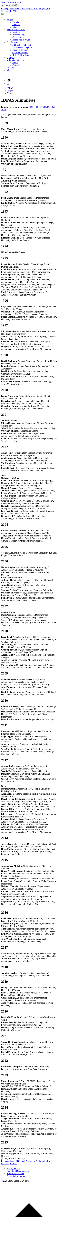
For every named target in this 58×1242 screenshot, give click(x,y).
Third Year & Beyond (22, 47)
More (9, 70)
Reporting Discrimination (18, 1171)
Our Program (12, 42)
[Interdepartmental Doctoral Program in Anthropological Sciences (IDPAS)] (2, 14)
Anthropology (18, 34)
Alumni (15, 27)
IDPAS (10, 88)
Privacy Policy (13, 1168)
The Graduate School (11, 2)
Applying (11, 57)
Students (16, 24)
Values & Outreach (15, 60)
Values (15, 62)
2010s (51, 107)
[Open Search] (9, 80)
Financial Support (20, 50)
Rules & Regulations (21, 55)
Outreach (16, 65)
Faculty (15, 22)
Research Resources (16, 29)
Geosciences (18, 37)
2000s (44, 107)
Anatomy (16, 32)
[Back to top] (29, 1239)
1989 (30, 107)
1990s (37, 107)
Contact (10, 67)
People (10, 19)
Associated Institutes (21, 40)
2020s (3, 109)
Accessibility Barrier (16, 1176)
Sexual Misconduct (15, 1173)
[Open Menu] (8, 84)
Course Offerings (20, 52)
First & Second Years (21, 45)
